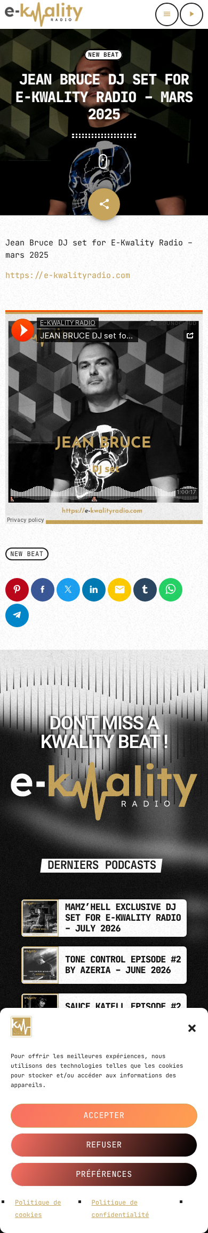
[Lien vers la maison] (44, 14)
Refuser (104, 1144)
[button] (192, 1028)
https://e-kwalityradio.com (67, 275)
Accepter (104, 1115)
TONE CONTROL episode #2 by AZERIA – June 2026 (123, 965)
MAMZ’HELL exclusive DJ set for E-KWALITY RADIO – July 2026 (123, 918)
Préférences (104, 1174)
